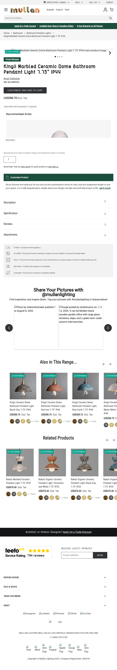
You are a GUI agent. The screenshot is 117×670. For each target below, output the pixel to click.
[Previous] (104, 364)
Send (100, 555)
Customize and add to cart (25, 90)
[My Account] (105, 9)
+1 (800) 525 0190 (58, 637)
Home (6, 33)
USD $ (77, 2)
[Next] (110, 364)
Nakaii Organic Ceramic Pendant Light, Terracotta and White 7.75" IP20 (51, 483)
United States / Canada (56, 2)
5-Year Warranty (12, 59)
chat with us (53, 166)
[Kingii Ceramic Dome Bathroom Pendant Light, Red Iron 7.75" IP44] (54, 386)
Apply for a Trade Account (25, 26)
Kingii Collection (12, 78)
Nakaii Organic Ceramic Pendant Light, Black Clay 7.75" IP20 (83, 483)
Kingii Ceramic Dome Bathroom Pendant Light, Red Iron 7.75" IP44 (53, 406)
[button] (55, 56)
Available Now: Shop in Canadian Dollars (56, 26)
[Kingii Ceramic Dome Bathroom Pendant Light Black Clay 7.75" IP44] (23, 386)
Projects (59, 9)
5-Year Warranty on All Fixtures (90, 26)
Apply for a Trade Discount (77, 532)
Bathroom (18, 33)
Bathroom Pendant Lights (39, 33)
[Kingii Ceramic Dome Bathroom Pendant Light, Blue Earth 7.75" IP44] (85, 386)
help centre (25, 166)
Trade (67, 9)
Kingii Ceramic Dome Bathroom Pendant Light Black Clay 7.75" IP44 (22, 406)
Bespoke (50, 9)
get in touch (105, 188)
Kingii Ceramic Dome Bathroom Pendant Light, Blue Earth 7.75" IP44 (84, 406)
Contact (109, 2)
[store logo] (25, 10)
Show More (10, 140)
